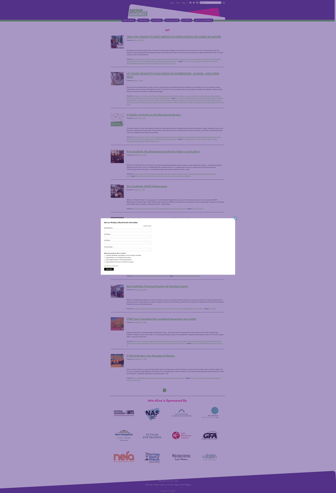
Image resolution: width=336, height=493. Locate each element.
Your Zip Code (108, 247)
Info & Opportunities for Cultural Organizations (119, 259)
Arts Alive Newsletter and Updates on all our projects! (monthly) (123, 255)
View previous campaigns (111, 265)
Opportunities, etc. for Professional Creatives (118, 257)
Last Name (107, 240)
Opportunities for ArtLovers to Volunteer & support (120, 262)
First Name (107, 234)
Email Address (108, 228)
